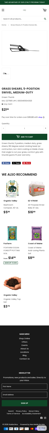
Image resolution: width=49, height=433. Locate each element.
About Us (25, 348)
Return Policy (34, 411)
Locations (24, 352)
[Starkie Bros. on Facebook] (41, 418)
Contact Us (24, 359)
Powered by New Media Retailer (32, 424)
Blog (24, 355)
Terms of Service (13, 413)
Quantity (5, 123)
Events (25, 345)
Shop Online (24, 338)
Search (11, 411)
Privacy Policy (21, 411)
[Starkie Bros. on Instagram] (45, 418)
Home (4, 25)
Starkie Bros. (13, 424)
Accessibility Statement (31, 413)
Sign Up (24, 403)
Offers (24, 342)
